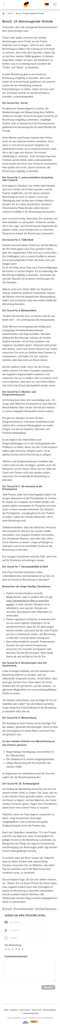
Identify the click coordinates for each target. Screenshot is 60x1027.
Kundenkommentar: (16, 956)
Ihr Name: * (15, 930)
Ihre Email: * (16, 922)
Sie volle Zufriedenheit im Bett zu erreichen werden (29, 601)
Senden (48, 987)
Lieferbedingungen (31, 1013)
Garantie (13, 1010)
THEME (13, 938)
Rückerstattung (49, 1010)
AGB (6, 1010)
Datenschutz (24, 1010)
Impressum (36, 1010)
